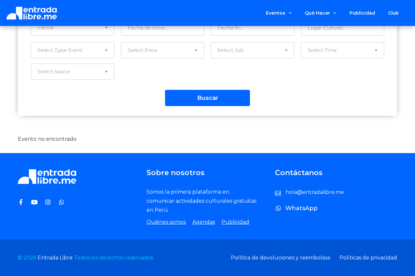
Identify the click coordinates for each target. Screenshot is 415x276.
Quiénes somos (166, 222)
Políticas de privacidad (368, 258)
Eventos (275, 13)
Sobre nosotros (176, 172)
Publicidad (362, 13)
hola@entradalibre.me (315, 192)
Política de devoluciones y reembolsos (280, 258)
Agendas (203, 222)
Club (393, 13)
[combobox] (72, 27)
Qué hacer (317, 13)
